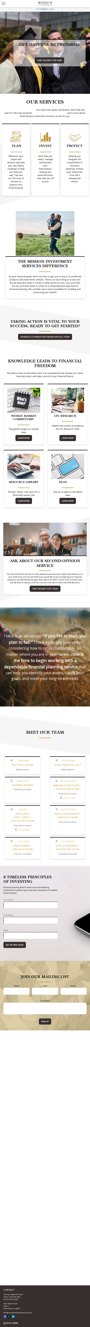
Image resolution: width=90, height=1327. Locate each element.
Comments (45, 1000)
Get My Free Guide (15, 945)
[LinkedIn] (13, 1316)
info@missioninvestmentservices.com (17, 1313)
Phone (73, 986)
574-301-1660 (69, 798)
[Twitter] (9, 1316)
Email (5, 930)
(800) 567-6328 (16, 1294)
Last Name (8, 915)
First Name (8, 899)
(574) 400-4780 (14, 1297)
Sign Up (45, 1021)
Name (16, 986)
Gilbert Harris (22, 785)
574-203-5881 (24, 830)
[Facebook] (5, 1316)
